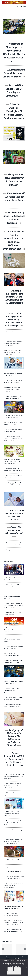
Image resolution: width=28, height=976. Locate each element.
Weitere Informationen (14, 972)
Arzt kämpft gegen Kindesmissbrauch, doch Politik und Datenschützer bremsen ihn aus (14, 485)
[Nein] (26, 967)
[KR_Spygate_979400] (14, 564)
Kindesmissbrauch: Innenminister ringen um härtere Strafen (14, 73)
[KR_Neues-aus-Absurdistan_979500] (14, 357)
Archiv (11, 956)
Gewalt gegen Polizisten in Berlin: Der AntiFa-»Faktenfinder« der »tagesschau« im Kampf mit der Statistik (14, 373)
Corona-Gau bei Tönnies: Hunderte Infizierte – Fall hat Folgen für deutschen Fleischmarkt (13, 823)
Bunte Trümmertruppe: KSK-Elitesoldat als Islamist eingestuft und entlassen (13, 389)
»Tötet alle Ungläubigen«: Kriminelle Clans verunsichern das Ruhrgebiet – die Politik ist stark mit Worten (13, 906)
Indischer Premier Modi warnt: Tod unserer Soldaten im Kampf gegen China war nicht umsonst (13, 605)
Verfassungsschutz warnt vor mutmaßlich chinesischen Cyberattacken (13, 334)
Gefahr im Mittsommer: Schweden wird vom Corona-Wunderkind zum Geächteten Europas (13, 587)
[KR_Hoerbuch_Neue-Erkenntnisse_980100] (14, 402)
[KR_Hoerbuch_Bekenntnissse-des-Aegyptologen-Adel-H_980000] (14, 846)
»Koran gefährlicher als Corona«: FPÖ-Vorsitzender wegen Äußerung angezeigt (13, 639)
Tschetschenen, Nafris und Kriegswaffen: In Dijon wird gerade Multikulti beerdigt (12, 630)
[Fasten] (14, 712)
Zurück (20, 6)
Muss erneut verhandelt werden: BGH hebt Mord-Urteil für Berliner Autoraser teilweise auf (14, 776)
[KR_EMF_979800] (14, 798)
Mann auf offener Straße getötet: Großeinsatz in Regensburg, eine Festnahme (13, 813)
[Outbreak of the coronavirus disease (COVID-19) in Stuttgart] (14, 493)
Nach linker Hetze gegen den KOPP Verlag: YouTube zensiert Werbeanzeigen (14, 319)
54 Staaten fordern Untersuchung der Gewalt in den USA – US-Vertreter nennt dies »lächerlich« (14, 559)
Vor (24, 6)
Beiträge (5, 956)
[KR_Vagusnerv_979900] (14, 890)
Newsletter (8, 958)
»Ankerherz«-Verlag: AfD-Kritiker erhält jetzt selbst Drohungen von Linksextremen (13, 343)
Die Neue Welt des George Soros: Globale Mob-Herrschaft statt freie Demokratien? (12, 596)
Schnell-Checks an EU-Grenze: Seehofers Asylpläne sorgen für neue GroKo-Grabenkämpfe (12, 461)
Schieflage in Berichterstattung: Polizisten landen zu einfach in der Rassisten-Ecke (12, 352)
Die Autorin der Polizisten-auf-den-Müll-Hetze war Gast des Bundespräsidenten (13, 885)
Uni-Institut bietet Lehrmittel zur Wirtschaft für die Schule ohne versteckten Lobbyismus (13, 841)
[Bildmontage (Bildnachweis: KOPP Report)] (14, 126)
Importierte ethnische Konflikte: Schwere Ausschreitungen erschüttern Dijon (13, 690)
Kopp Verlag (16, 958)
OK (10, 969)
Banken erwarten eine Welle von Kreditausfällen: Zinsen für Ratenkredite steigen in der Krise (13, 786)
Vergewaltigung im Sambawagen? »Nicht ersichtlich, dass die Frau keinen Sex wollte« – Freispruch (13, 922)
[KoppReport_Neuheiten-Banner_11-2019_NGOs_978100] (14, 665)
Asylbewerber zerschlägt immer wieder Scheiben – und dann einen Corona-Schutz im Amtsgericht (12, 869)
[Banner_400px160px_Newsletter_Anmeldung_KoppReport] (14, 617)
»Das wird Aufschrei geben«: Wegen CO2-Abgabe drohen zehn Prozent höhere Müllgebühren (14, 832)
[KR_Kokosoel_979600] (14, 446)
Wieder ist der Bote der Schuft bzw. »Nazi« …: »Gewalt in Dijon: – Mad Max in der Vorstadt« (13, 681)
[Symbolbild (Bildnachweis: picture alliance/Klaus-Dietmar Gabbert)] (14, 150)
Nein (17, 969)
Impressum (18, 956)
